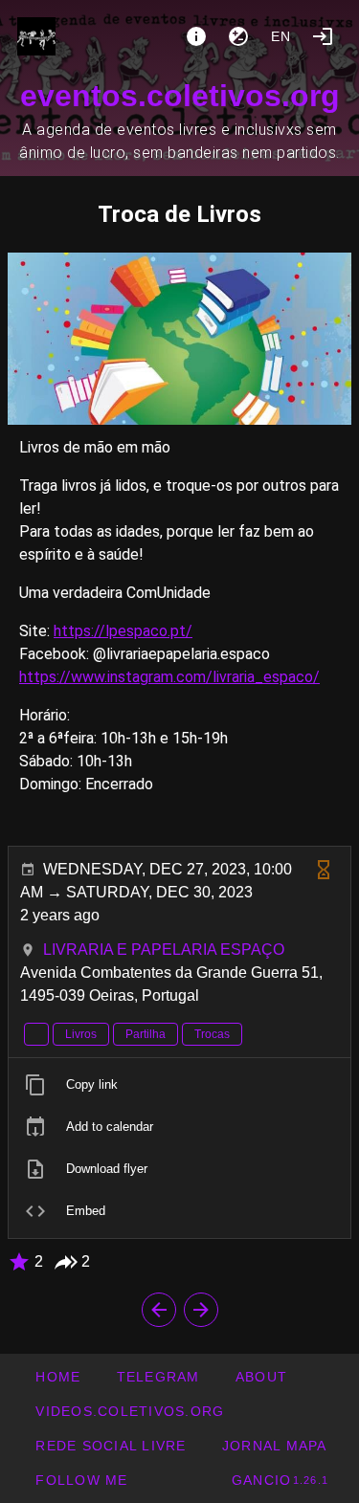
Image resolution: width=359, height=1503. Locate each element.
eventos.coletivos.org (180, 95)
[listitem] (179, 1085)
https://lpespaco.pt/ (123, 631)
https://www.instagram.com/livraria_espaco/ (169, 677)
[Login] (323, 36)
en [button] (281, 36)
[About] (196, 36)
